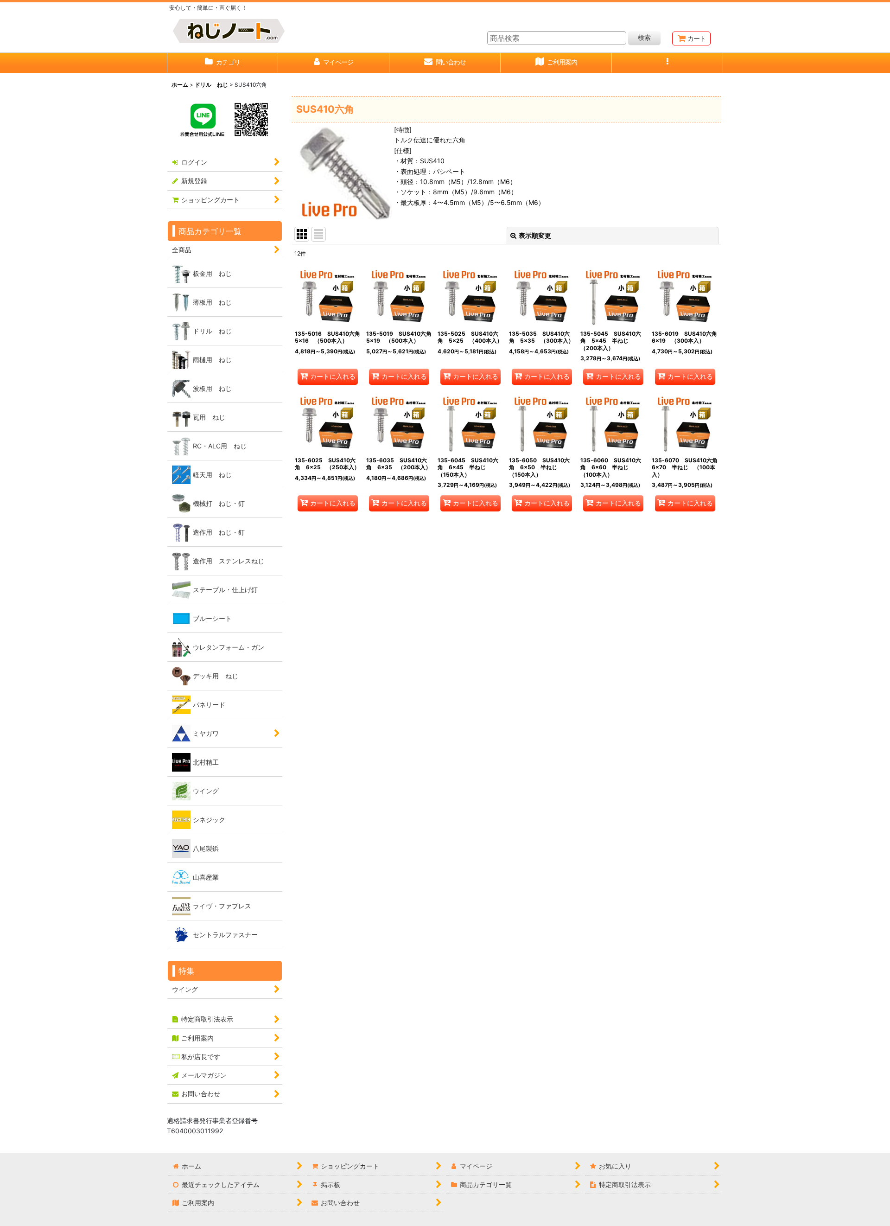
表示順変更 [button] (535, 235)
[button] (667, 63)
